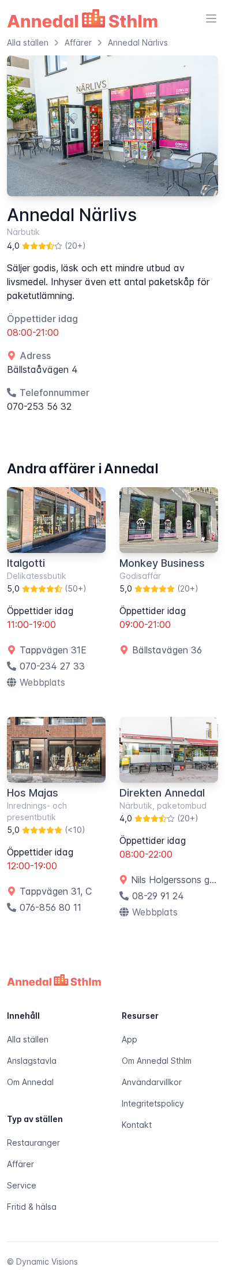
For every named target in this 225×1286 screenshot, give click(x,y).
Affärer (20, 1164)
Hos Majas (32, 793)
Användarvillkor (152, 1082)
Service (21, 1185)
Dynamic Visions (47, 1261)
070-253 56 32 (39, 406)
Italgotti (26, 563)
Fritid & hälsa (32, 1207)
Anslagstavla (32, 1061)
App (129, 1039)
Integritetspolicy (153, 1103)
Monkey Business (162, 563)
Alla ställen (27, 1039)
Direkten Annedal (162, 793)
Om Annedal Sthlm (157, 1061)
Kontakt (137, 1125)
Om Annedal (30, 1082)
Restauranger (33, 1142)
